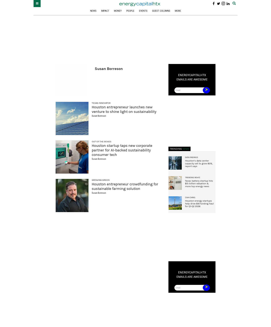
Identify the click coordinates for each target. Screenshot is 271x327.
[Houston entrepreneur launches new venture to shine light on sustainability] (72, 118)
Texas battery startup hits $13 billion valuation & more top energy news (199, 184)
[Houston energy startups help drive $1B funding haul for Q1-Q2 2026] (175, 203)
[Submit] (234, 3)
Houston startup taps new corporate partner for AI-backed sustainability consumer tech (122, 150)
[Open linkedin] (228, 3)
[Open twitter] (219, 3)
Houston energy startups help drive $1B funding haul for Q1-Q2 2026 (199, 204)
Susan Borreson (99, 116)
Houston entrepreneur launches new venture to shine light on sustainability (124, 109)
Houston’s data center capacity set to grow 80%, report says (199, 163)
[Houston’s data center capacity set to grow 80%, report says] (175, 163)
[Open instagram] (223, 3)
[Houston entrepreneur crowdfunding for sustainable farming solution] (72, 195)
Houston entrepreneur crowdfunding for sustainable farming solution (125, 186)
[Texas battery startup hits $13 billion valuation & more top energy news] (175, 183)
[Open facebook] (214, 3)
